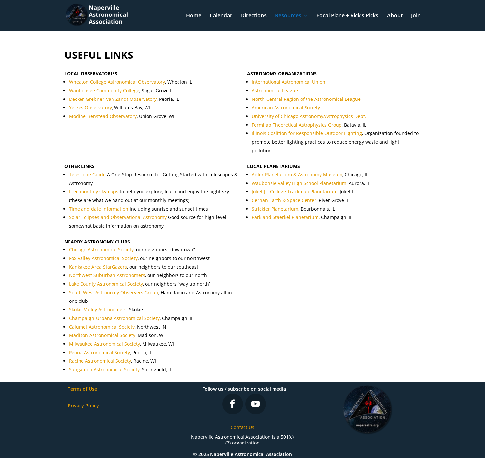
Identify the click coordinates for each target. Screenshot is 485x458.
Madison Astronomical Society (102, 335)
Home (193, 16)
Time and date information (98, 209)
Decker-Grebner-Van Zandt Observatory (113, 99)
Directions (254, 16)
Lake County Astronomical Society (106, 284)
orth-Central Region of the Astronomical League (308, 99)
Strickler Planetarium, (275, 209)
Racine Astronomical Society (100, 361)
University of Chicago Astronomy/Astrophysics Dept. (309, 116)
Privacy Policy (83, 405)
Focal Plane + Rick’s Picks (347, 16)
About (395, 16)
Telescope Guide (87, 174)
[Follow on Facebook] (232, 404)
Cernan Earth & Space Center (284, 200)
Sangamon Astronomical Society (104, 369)
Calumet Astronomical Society (102, 327)
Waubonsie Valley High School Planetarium (299, 183)
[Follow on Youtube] (255, 404)
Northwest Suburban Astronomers (107, 275)
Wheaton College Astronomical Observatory (117, 82)
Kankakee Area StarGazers (98, 267)
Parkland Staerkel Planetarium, (286, 217)
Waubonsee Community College (104, 90)
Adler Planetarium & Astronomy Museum (297, 174)
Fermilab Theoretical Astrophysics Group (297, 125)
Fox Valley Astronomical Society (103, 258)
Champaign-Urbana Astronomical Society (114, 318)
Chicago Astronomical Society (101, 249)
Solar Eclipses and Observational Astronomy (118, 217)
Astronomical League (275, 90)
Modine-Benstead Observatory (103, 116)
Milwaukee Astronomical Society (104, 344)
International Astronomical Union (288, 82)
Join (416, 16)
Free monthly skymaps (93, 191)
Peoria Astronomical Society (99, 352)
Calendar (221, 16)
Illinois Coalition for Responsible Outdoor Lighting (307, 133)
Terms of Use (82, 389)
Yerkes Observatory (90, 107)
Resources (288, 16)
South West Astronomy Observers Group (113, 292)
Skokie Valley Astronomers (98, 309)
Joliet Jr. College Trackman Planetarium (295, 191)
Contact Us (242, 427)
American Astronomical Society (286, 107)
